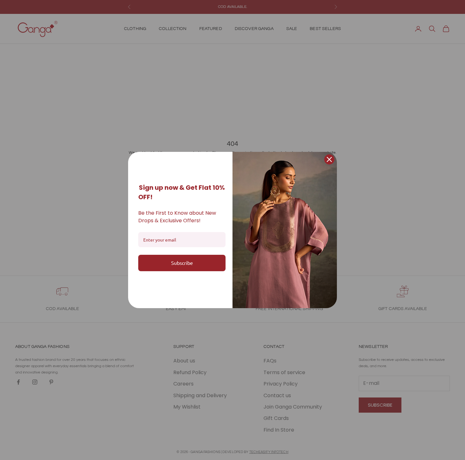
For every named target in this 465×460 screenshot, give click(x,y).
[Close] (329, 159)
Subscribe (182, 263)
